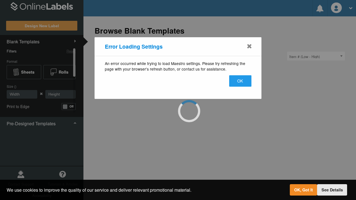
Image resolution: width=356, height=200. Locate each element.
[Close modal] (249, 46)
